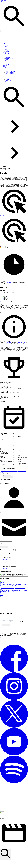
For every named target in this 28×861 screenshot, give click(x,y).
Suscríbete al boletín (9, 78)
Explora (4, 52)
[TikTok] (14, 810)
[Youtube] (14, 755)
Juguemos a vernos (9, 58)
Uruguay (7, 51)
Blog (4, 66)
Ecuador (7, 48)
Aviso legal (7, 81)
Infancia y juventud (9, 56)
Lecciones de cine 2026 (10, 69)
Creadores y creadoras (9, 62)
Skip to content (3, 0)
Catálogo (4, 44)
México (6, 50)
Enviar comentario (4, 547)
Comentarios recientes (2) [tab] (8, 477)
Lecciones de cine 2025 (10, 70)
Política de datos (8, 80)
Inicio (4, 43)
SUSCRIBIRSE (6, 624)
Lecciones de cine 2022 (10, 73)
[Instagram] (14, 699)
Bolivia (6, 45)
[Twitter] (14, 727)
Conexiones (5, 67)
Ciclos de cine (8, 53)
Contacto (7, 79)
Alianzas (7, 55)
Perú (6, 49)
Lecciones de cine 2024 (10, 71)
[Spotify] (14, 782)
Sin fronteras (7, 60)
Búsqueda (2, 818)
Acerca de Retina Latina (10, 77)
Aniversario (5, 65)
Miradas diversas (8, 57)
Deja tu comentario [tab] (6, 475)
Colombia (7, 46)
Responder (5, 559)
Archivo (7, 64)
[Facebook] (14, 671)
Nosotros (4, 75)
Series (6, 59)
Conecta (7, 74)
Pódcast (6, 63)
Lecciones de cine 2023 (10, 72)
